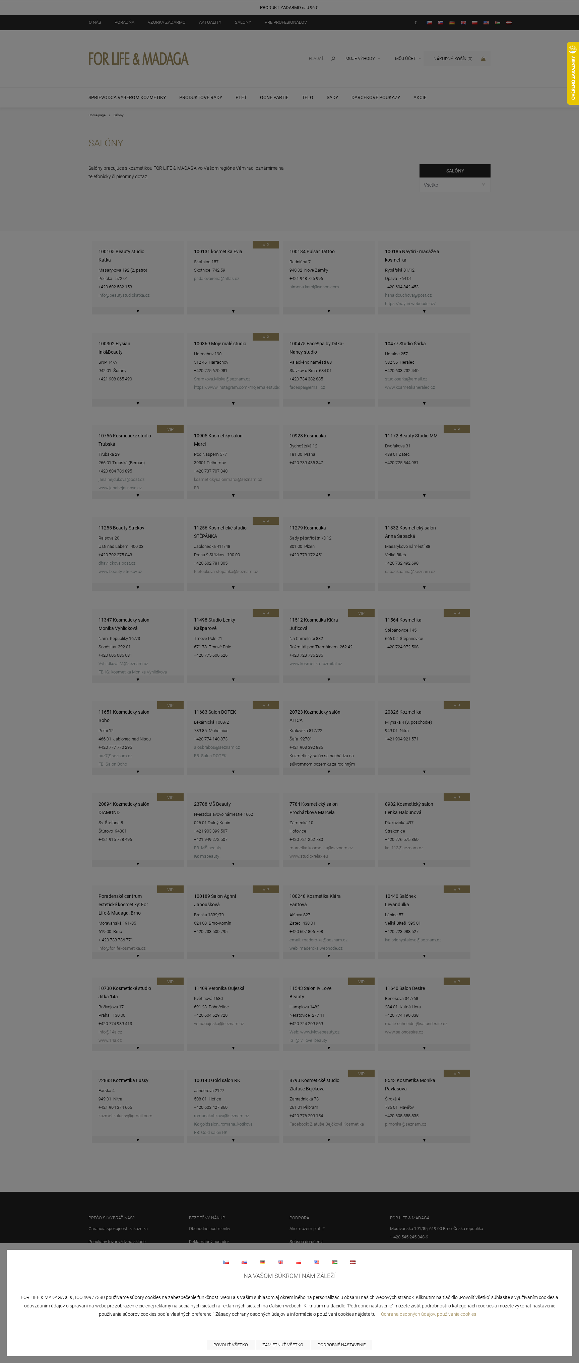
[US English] (316, 1262)
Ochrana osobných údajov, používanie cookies (428, 1314)
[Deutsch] (262, 1262)
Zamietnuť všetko (282, 1344)
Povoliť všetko (230, 1344)
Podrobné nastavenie (342, 1344)
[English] (280, 1262)
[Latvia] (352, 1262)
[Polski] (298, 1262)
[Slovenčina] (244, 1262)
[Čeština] (226, 1262)
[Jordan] (334, 1262)
